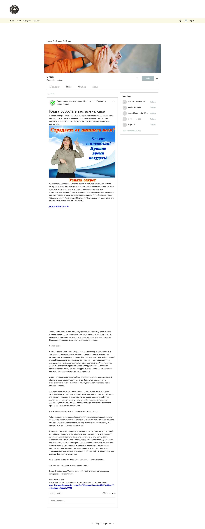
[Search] (136, 78)
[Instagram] (180, 21)
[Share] (113, 101)
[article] (82, 302)
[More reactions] (59, 493)
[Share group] (156, 78)
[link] (54, 87)
